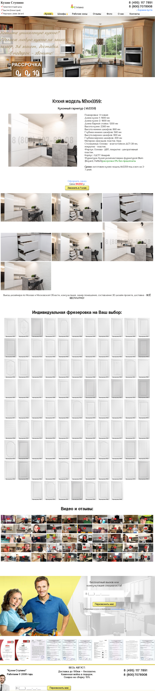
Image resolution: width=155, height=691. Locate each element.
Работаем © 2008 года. (20, 673)
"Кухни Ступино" (16, 670)
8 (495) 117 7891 (140, 2)
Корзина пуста (144, 10)
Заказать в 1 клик (77, 188)
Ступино (79, 7)
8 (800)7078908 (140, 5)
